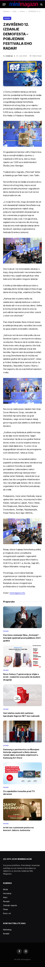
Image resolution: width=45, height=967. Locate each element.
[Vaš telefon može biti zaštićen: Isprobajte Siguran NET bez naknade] (22, 695)
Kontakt (6, 934)
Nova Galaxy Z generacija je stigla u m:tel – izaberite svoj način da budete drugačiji (21, 677)
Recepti (6, 901)
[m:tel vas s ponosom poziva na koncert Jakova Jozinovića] (22, 809)
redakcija (9, 56)
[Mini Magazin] (24, 4)
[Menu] (4, 4)
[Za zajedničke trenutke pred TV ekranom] (22, 773)
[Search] (41, 4)
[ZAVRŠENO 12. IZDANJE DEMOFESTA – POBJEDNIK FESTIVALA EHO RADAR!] (22, 73)
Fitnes (5, 909)
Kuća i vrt (7, 913)
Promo (7, 18)
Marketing (7, 930)
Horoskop (7, 893)
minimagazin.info (17, 593)
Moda (5, 889)
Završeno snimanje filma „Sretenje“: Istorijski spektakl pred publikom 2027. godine (22, 638)
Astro (5, 897)
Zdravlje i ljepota (10, 905)
